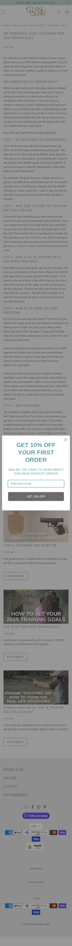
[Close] (66, 440)
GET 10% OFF (36, 496)
